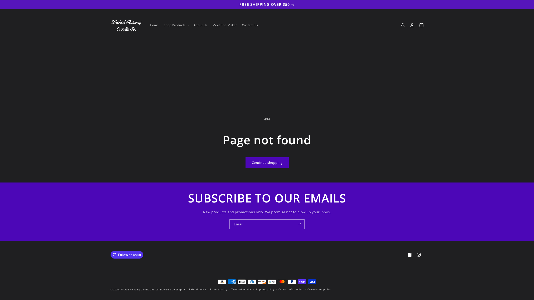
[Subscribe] (299, 224)
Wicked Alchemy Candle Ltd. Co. (140, 289)
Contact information (290, 289)
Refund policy (197, 289)
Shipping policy (265, 289)
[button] (176, 25)
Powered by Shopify (172, 289)
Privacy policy (218, 289)
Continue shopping (267, 162)
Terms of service (241, 289)
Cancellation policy (319, 289)
